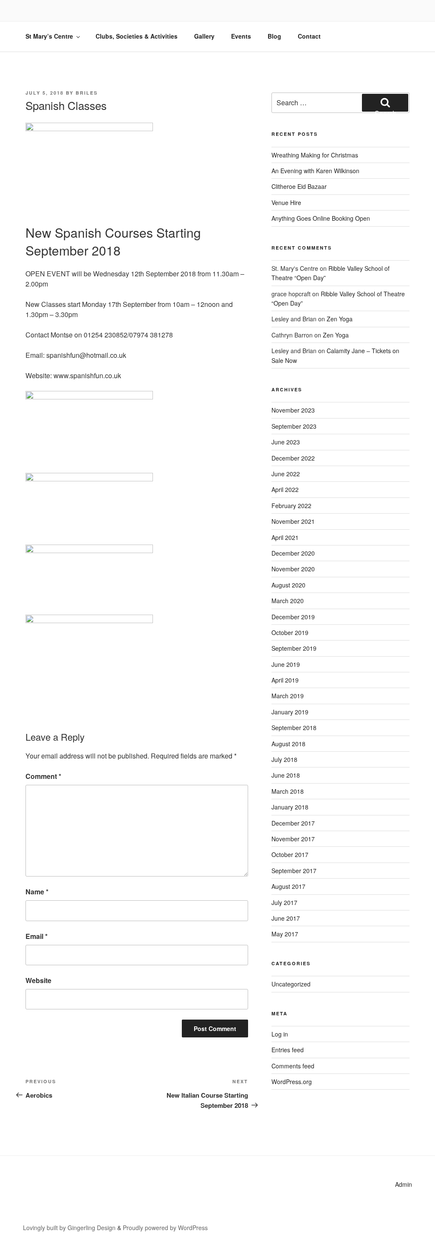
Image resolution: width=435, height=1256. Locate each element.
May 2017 (284, 934)
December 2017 (293, 823)
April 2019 (285, 680)
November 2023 (293, 410)
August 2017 (288, 886)
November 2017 (293, 839)
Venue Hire (286, 202)
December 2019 (293, 617)
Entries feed (287, 1049)
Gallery (204, 36)
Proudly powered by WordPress (165, 1227)
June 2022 (285, 473)
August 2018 (288, 743)
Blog (274, 36)
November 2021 (293, 521)
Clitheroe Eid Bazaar (299, 186)
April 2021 (285, 537)
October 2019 (289, 632)
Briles (87, 93)
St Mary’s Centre (49, 36)
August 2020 (288, 585)
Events (241, 36)
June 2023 (285, 442)
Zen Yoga (340, 319)
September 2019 (293, 648)
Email (36, 936)
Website (38, 980)
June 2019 (285, 664)
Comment (43, 776)
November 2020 (293, 569)
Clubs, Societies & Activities (137, 36)
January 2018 (289, 807)
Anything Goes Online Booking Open (320, 218)
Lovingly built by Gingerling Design (69, 1227)
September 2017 (293, 870)
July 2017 (284, 902)
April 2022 (285, 489)
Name (36, 891)
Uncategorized (291, 984)
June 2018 (285, 775)
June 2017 (285, 918)
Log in (279, 1034)
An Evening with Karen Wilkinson (315, 170)
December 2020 (293, 553)
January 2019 (289, 712)
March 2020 (287, 600)
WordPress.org (291, 1081)
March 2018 (287, 791)
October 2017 (289, 854)
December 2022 (293, 458)
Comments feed (292, 1066)
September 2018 (293, 727)
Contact (309, 36)
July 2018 (284, 759)
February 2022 (291, 505)
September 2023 (293, 426)
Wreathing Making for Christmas (314, 155)
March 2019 (287, 695)
